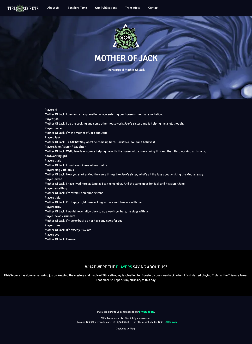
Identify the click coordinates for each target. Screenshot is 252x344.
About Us (53, 8)
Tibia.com (171, 322)
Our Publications (106, 8)
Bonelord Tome (77, 8)
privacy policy (146, 311)
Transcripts (132, 8)
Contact (153, 8)
